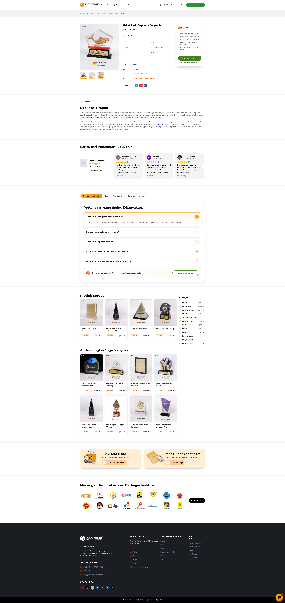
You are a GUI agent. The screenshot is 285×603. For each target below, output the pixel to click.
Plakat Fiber (138, 78)
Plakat (91, 13)
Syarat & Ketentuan (195, 543)
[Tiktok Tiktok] (87, 588)
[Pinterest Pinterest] (102, 588)
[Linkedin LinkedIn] (107, 588)
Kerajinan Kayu (192, 340)
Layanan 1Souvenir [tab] (136, 196)
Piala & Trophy (192, 306)
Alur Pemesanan (194, 558)
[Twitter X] (112, 588)
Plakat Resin (100, 13)
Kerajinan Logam (192, 336)
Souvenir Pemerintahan (151, 78)
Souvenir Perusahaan (192, 317)
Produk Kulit (192, 332)
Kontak (191, 550)
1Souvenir (126, 600)
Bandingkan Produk (167, 552)
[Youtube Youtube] (92, 588)
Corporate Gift (192, 343)
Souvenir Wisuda (192, 321)
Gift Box (192, 329)
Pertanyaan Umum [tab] (91, 196)
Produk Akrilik (192, 325)
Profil (162, 545)
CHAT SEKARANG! (185, 273)
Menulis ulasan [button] (96, 171)
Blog (162, 556)
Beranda (83, 13)
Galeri (162, 559)
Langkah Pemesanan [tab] (114, 196)
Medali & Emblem (192, 314)
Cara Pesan (193, 554)
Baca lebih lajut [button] (120, 176)
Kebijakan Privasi (194, 547)
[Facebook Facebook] (97, 588)
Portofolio (105, 5)
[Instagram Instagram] (82, 588)
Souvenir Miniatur (192, 310)
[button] (195, 5)
